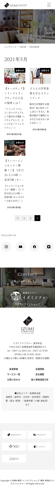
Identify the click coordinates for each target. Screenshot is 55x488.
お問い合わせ (13, 379)
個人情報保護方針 (39, 379)
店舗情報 (39, 369)
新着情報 (13, 369)
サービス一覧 (13, 374)
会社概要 (39, 374)
